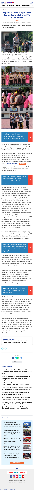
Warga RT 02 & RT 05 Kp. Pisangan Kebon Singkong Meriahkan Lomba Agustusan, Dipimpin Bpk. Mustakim (12, 440)
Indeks (18, 5)
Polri (4, 348)
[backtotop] (17, 469)
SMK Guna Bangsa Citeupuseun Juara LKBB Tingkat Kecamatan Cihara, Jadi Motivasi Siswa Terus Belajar (12, 424)
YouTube (24, 478)
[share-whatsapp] (18, 358)
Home (3, 5)
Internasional (26, 5)
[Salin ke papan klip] (21, 358)
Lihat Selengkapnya (17, 462)
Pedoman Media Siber (19, 480)
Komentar (17, 362)
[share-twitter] (16, 358)
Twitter (21, 478)
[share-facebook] (13, 358)
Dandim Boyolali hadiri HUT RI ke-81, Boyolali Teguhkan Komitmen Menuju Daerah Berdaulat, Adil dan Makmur (12, 447)
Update (23, 163)
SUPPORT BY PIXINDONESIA (8, 489)
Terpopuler (10, 5)
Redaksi (11, 480)
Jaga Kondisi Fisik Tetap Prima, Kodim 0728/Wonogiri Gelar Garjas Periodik (14, 290)
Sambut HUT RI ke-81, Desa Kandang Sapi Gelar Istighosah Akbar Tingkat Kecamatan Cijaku (12, 455)
